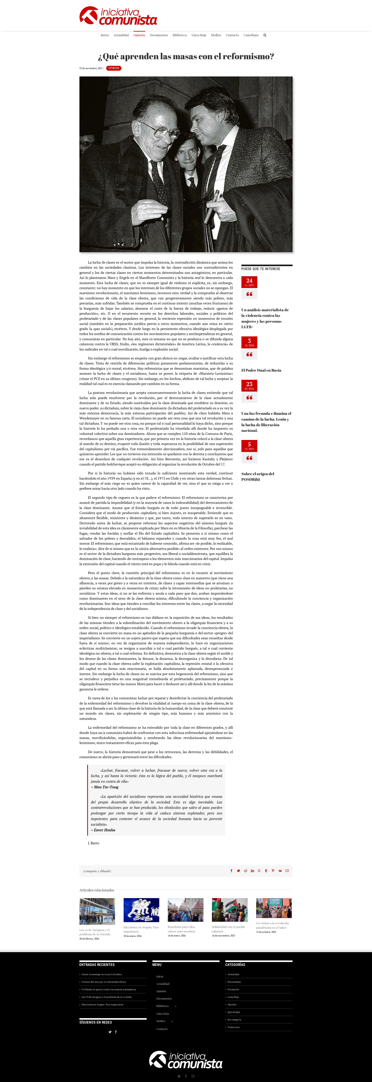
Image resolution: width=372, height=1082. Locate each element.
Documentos (234, 981)
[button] (265, 35)
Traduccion (234, 1027)
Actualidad (233, 974)
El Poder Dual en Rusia (261, 370)
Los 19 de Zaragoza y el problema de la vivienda (107, 996)
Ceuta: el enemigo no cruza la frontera (102, 974)
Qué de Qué (234, 1012)
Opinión (113, 68)
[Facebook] (115, 1031)
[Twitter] (110, 1031)
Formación (233, 989)
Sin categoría (234, 1019)
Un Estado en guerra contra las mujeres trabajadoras (109, 989)
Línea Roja (233, 996)
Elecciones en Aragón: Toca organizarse (102, 1004)
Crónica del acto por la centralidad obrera (104, 981)
